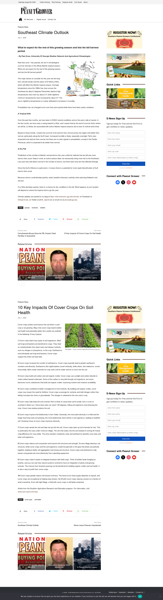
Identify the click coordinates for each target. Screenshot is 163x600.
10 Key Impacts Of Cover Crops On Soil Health (82, 233)
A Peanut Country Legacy (87, 277)
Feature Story (23, 27)
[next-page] (23, 284)
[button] (140, 19)
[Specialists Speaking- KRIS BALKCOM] (59, 264)
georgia (27, 208)
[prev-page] (19, 284)
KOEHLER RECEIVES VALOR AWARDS (31, 276)
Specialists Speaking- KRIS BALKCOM (59, 276)
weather (42, 208)
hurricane (35, 208)
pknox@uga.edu (70, 199)
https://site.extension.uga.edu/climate (64, 196)
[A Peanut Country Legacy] (87, 264)
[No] (160, 596)
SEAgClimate (23, 199)
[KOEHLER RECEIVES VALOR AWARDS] (31, 264)
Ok (140, 596)
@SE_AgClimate (45, 199)
